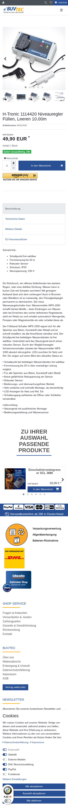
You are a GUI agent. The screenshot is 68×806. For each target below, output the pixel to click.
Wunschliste (12, 158)
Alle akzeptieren (34, 786)
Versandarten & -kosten (17, 617)
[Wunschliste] (50, 2)
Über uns (8, 657)
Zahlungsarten (12, 621)
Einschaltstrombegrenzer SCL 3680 (44, 471)
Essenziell (13, 749)
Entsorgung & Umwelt (16, 665)
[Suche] (45, 2)
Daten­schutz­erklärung (16, 742)
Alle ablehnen (34, 800)
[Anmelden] (3, 2)
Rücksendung (11, 629)
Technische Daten (15, 218)
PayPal (12, 769)
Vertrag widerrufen (15, 687)
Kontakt (7, 634)
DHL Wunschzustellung (21, 764)
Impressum (9, 674)
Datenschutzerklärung (16, 670)
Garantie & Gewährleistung (19, 625)
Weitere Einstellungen (15, 779)
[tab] (34, 208)
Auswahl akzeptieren (34, 793)
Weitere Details (13, 229)
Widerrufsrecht (12, 661)
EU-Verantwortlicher (16, 239)
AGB (6, 678)
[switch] (8, 801)
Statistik (12, 754)
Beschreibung (12, 208)
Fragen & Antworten (15, 612)
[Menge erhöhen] (13, 163)
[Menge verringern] (13, 168)
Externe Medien (17, 759)
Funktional (14, 774)
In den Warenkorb (41, 165)
